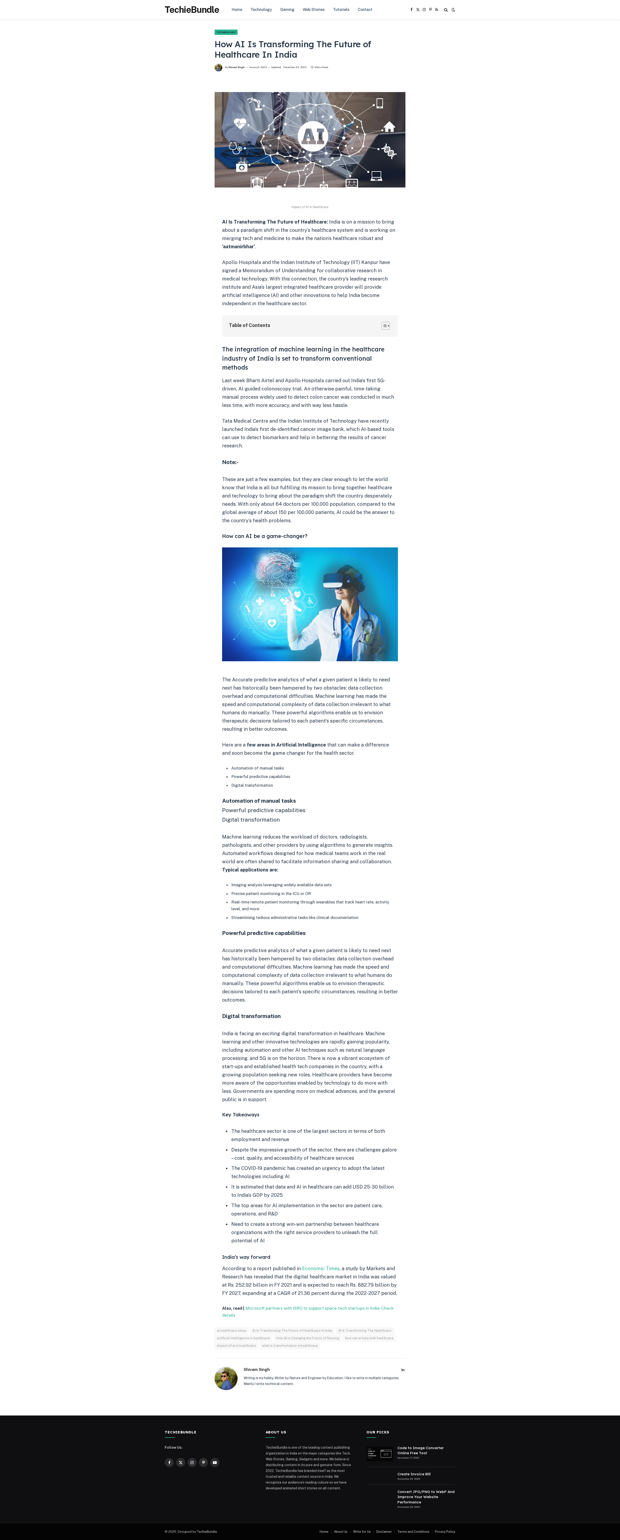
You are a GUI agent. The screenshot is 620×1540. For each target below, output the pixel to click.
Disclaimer (384, 1531)
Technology (261, 9)
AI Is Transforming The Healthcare (365, 1330)
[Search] (446, 9)
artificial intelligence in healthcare (243, 1338)
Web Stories (314, 9)
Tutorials (341, 9)
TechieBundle (207, 1531)
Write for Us (362, 1531)
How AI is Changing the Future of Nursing (307, 1338)
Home (237, 9)
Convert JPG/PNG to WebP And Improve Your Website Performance (426, 1496)
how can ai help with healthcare (369, 1338)
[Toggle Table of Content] (383, 326)
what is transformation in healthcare (290, 1345)
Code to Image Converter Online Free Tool (420, 1450)
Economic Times (321, 1268)
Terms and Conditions (413, 1531)
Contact (365, 9)
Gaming (287, 9)
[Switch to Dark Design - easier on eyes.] (452, 10)
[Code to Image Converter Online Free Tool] (379, 1454)
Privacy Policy (445, 1531)
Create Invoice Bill (414, 1474)
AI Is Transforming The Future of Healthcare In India (292, 1330)
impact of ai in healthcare (236, 1345)
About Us (341, 1531)
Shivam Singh (236, 67)
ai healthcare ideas (231, 1330)
